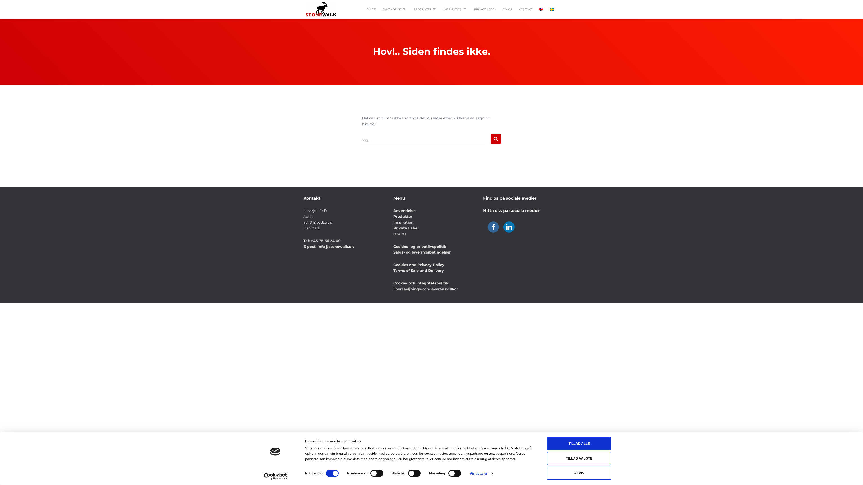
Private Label (405, 228)
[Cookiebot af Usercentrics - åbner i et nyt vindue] (275, 476)
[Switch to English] (541, 9)
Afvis (579, 473)
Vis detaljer (478, 473)
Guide (371, 9)
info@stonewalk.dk (336, 247)
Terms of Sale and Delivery (418, 271)
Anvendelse (392, 9)
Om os (507, 9)
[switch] (376, 473)
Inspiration (453, 9)
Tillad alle (579, 443)
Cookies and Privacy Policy (418, 265)
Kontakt (525, 9)
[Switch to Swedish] (552, 9)
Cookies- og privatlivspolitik (419, 247)
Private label (485, 9)
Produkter (423, 9)
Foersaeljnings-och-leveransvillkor (425, 289)
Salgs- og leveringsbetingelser (422, 252)
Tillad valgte (579, 458)
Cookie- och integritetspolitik (420, 283)
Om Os (400, 234)
